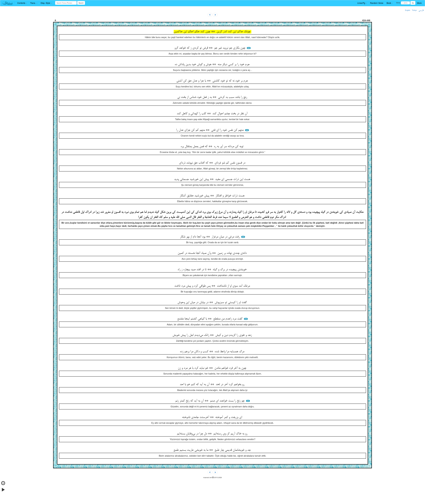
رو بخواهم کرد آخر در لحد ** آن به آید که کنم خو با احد (212, 384)
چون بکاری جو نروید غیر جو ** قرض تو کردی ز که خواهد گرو (210, 48)
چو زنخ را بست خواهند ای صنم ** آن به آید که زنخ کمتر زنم (210, 401)
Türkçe (414, 10)
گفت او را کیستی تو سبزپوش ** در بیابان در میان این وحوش (212, 302)
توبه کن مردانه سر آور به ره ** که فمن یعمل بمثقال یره (212, 146)
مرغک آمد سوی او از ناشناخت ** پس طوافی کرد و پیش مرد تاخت (212, 286)
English (407, 10)
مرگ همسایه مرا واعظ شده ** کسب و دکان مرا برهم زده (212, 351)
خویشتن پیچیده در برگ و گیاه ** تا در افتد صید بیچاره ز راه (212, 269)
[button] (22, 3)
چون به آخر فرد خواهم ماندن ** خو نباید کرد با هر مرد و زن (212, 368)
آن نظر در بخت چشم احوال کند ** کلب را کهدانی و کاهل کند (212, 113)
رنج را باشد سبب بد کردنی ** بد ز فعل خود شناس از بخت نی (212, 97)
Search (81, 3)
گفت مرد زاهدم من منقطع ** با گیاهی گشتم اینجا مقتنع (210, 319)
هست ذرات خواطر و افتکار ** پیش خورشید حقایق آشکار (212, 196)
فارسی (421, 10)
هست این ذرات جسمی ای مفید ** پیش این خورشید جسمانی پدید (212, 179)
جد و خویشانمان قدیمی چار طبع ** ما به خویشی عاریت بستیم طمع (212, 450)
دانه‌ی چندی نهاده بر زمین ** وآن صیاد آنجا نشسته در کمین (212, 253)
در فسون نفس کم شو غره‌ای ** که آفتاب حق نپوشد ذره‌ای (212, 163)
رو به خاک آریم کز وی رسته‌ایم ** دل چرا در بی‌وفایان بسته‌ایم (212, 434)
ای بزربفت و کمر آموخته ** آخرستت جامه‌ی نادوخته (212, 417)
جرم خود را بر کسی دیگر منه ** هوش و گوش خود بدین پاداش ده (212, 64)
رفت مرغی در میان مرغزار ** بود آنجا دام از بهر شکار (210, 237)
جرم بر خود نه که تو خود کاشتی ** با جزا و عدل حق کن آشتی (212, 81)
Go (413, 3)
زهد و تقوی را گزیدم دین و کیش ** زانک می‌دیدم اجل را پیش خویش (212, 335)
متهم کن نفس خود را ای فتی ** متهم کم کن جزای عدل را (210, 130)
